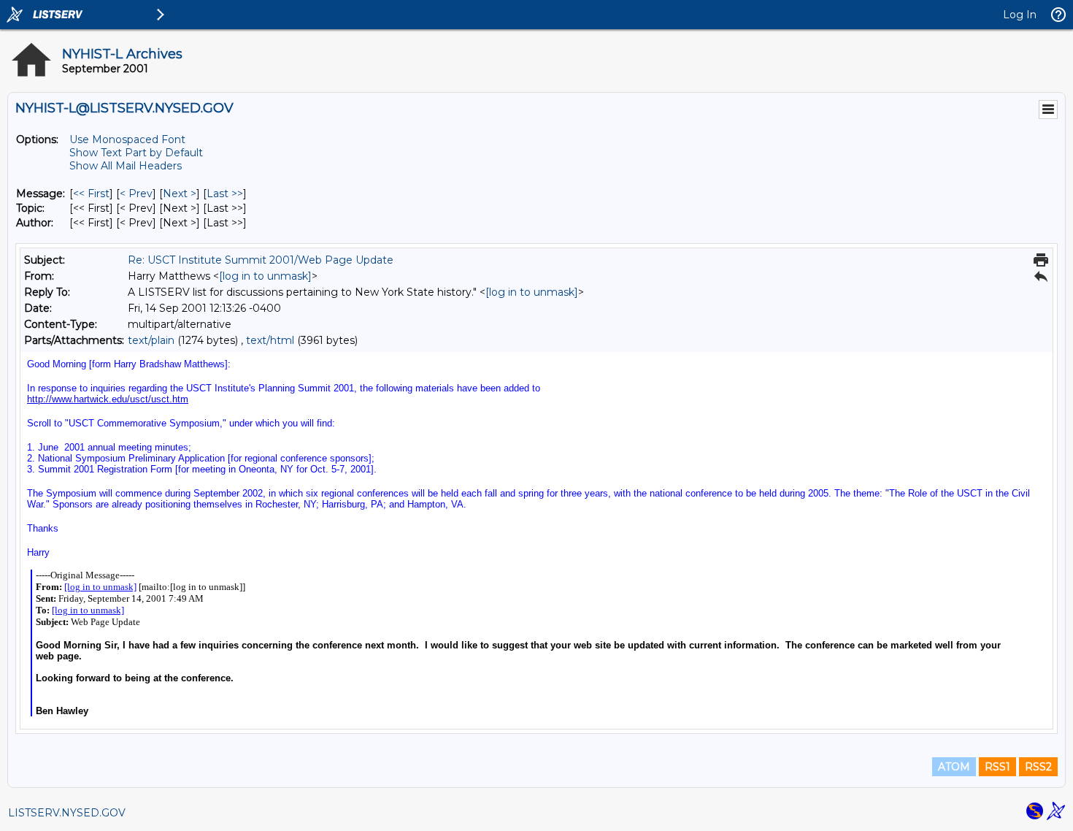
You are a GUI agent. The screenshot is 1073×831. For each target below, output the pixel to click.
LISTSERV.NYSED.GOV (67, 812)
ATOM (954, 766)
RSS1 (997, 766)
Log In (1020, 14)
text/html (270, 340)
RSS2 (1038, 766)
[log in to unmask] (265, 276)
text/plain (151, 340)
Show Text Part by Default (136, 152)
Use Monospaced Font (127, 139)
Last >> (225, 193)
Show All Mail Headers (125, 165)
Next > (179, 193)
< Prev (136, 193)
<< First (91, 193)
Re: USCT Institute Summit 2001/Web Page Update (260, 260)
